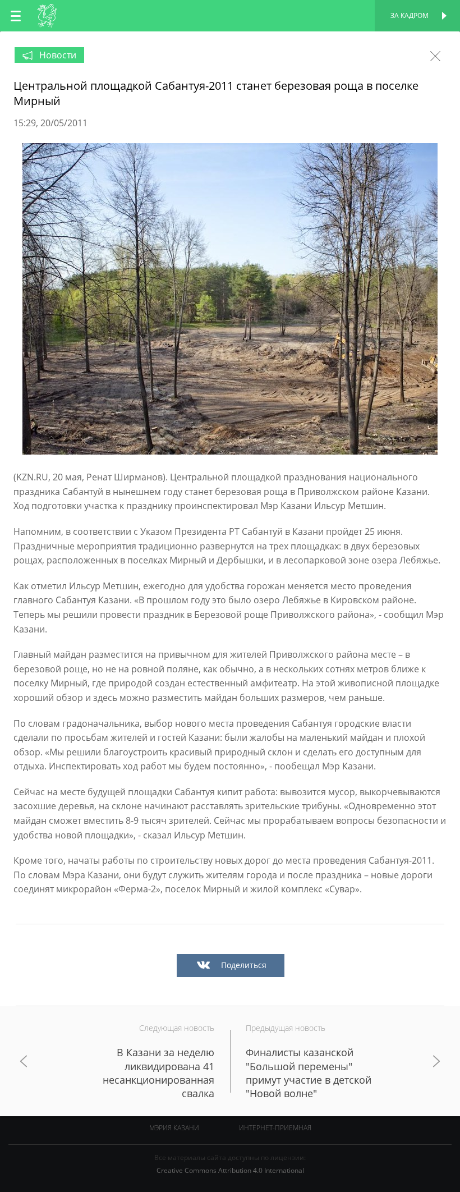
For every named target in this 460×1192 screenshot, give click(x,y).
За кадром (409, 15)
